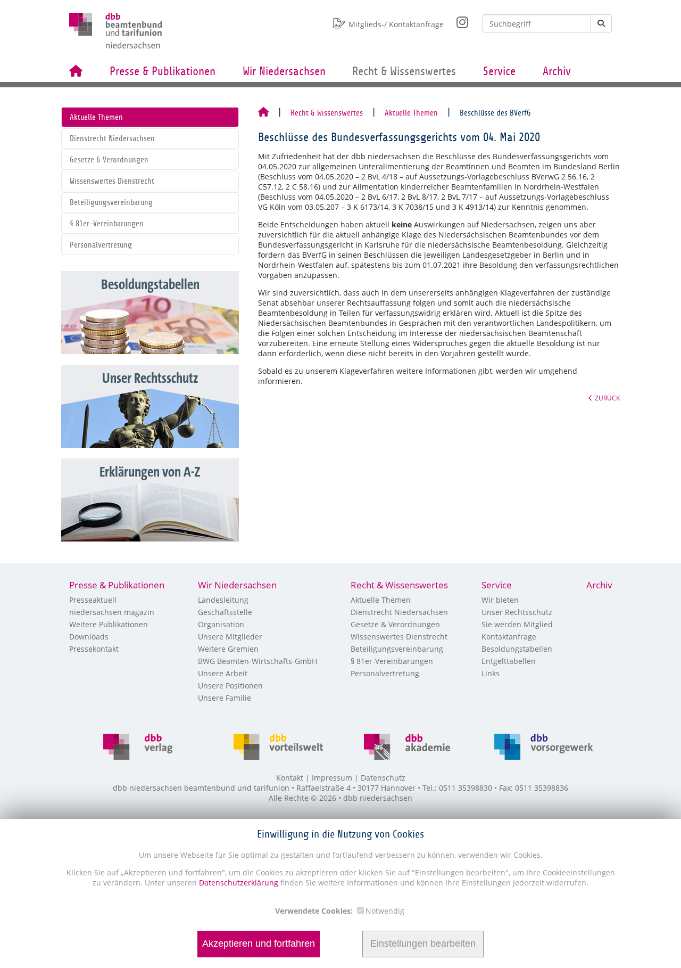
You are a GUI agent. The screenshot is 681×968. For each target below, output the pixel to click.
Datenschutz (383, 778)
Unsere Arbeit (222, 673)
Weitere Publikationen (108, 624)
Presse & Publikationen (162, 71)
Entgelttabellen (508, 661)
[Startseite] (263, 113)
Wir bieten (500, 600)
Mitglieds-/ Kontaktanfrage (396, 24)
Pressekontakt (94, 649)
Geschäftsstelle (225, 612)
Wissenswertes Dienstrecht (112, 181)
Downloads (89, 636)
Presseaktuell (93, 600)
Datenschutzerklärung (237, 882)
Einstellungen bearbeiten (423, 944)
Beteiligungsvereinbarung (111, 202)
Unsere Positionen (230, 685)
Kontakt (289, 778)
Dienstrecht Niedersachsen (112, 138)
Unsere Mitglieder (230, 636)
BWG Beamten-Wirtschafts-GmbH (257, 661)
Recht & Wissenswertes (404, 71)
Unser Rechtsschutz (516, 612)
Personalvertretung (101, 245)
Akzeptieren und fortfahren (258, 944)
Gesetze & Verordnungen (109, 159)
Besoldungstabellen (516, 649)
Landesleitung (223, 600)
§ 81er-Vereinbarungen (107, 223)
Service (499, 71)
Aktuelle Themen (96, 117)
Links (490, 673)
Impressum (332, 778)
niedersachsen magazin (111, 612)
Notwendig (385, 911)
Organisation (221, 624)
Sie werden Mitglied (517, 624)
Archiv (557, 71)
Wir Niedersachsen (284, 71)
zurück (607, 397)
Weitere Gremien (228, 649)
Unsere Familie (224, 698)
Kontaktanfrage (508, 636)
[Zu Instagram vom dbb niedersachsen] (456, 20)
